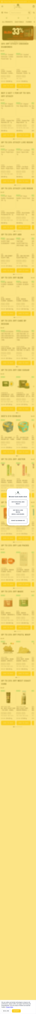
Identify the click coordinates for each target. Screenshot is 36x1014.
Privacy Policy (9, 1007)
